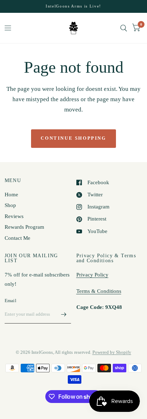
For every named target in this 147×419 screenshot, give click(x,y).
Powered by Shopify (111, 352)
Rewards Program (24, 227)
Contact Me (17, 238)
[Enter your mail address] (64, 314)
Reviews (14, 216)
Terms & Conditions (98, 291)
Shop (10, 205)
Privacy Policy (92, 275)
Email (10, 300)
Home (11, 194)
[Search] (124, 28)
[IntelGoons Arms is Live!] (73, 6)
